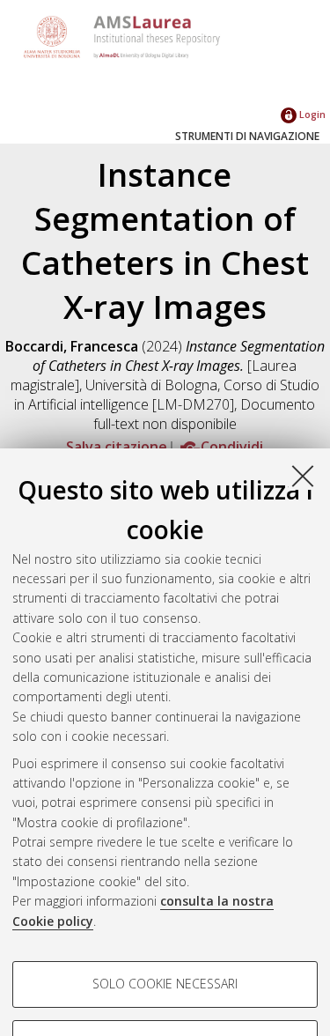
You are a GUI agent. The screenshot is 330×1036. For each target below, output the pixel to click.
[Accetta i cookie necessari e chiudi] (303, 476)
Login (311, 114)
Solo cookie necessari (165, 983)
